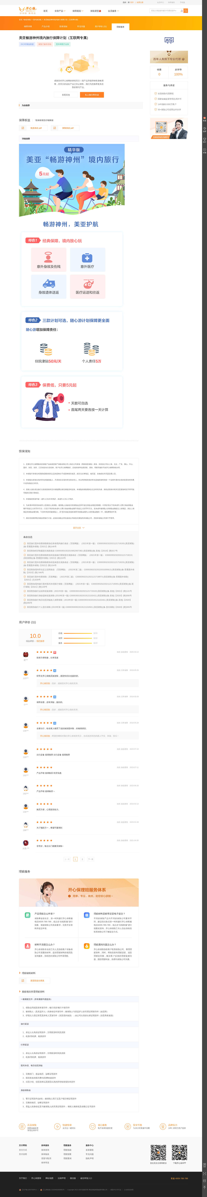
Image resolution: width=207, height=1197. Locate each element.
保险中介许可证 (115, 1190)
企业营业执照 (128, 1190)
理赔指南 (67, 1150)
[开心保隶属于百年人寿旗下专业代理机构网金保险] (169, 57)
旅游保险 (27, 20)
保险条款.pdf (68, 128)
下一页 (90, 859)
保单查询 (45, 1150)
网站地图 (49, 1178)
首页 (45, 11)
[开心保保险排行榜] (181, 10)
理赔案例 (67, 1158)
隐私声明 (90, 1158)
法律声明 (62, 1178)
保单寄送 (45, 1162)
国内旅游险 (37, 20)
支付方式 (23, 1150)
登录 (132, 2)
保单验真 (45, 1154)
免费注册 (140, 2)
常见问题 (90, 1154)
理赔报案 (67, 1154)
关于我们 (23, 1178)
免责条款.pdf (36, 128)
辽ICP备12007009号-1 (29, 1190)
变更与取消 (46, 1158)
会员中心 (160, 2)
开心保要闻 (36, 1178)
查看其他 (66, 95)
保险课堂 (94, 11)
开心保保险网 (27, 10)
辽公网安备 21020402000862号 (53, 1190)
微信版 (73, 1178)
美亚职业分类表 (37, 981)
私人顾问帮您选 (92, 95)
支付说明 (23, 1154)
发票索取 (90, 1150)
